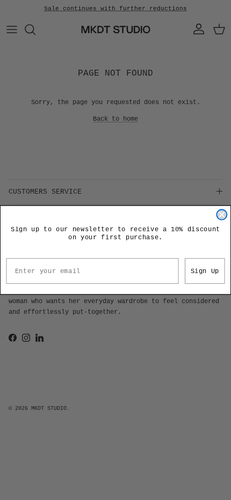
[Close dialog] (221, 215)
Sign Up (205, 271)
